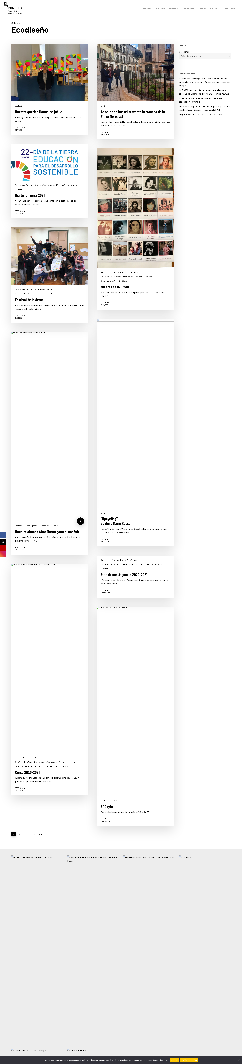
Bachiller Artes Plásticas (129, 272)
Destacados (149, 564)
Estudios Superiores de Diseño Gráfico (37, 526)
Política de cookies (189, 1060)
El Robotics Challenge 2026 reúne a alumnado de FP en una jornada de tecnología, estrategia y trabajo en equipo (204, 82)
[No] (239, 1060)
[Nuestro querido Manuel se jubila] (49, 89)
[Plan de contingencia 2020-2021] (135, 577)
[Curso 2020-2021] (49, 679)
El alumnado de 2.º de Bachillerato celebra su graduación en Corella (200, 100)
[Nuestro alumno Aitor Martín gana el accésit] (49, 443)
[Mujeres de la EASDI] (135, 229)
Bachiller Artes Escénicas (24, 185)
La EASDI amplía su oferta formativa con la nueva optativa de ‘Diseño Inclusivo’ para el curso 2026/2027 (205, 92)
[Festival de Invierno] (49, 275)
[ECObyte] (135, 716)
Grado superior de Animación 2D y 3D (114, 281)
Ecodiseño (19, 106)
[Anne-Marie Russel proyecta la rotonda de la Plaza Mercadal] (135, 91)
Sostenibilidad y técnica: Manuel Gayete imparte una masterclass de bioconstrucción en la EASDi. (204, 108)
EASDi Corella (20, 127)
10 (34, 834)
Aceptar (174, 1060)
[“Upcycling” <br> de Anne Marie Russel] (135, 432)
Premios (56, 526)
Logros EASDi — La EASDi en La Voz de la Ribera (202, 114)
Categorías (184, 51)
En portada (105, 569)
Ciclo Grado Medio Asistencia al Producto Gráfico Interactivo (56, 185)
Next (41, 834)
